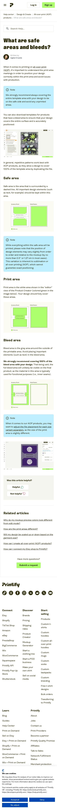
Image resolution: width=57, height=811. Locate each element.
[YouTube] (50, 593)
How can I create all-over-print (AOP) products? (27, 543)
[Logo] (11, 5)
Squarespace (8, 660)
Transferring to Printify (47, 701)
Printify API (8, 665)
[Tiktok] (4, 593)
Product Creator (27, 635)
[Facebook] (17, 593)
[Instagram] (24, 593)
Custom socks (45, 662)
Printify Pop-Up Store (10, 672)
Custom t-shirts (46, 626)
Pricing (26, 620)
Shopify (6, 620)
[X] (44, 593)
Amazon (6, 630)
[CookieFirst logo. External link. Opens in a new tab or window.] (3, 770)
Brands (26, 615)
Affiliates (35, 745)
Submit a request (28, 565)
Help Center (8, 725)
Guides (5, 720)
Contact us (36, 725)
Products (45, 619)
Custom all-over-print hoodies (47, 644)
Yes (18, 487)
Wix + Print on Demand (13, 762)
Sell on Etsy (8, 735)
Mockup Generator (28, 644)
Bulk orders (47, 694)
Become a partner (40, 735)
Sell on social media (29, 677)
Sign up (48, 5)
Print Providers (38, 730)
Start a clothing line (29, 652)
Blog (4, 715)
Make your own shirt (28, 669)
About (34, 715)
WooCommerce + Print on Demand (13, 756)
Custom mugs (45, 654)
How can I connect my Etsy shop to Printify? (25, 549)
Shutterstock (8, 679)
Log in (33, 5)
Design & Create (24, 14)
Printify (8, 14)
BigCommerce (9, 645)
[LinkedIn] (30, 593)
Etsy (4, 615)
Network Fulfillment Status (41, 757)
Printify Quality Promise (43, 740)
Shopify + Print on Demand (11, 747)
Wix (4, 650)
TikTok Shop (8, 625)
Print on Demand (10, 730)
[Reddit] (37, 593)
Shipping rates (27, 627)
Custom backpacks (46, 671)
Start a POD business (29, 661)
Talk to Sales (37, 750)
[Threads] (11, 593)
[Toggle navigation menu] (5, 5)
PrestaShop (8, 640)
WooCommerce (10, 655)
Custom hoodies (45, 634)
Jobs (33, 720)
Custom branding (45, 679)
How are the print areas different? (20, 529)
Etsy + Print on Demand (14, 740)
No (18, 494)
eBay (4, 635)
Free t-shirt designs (47, 688)
